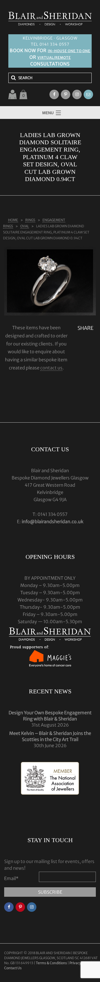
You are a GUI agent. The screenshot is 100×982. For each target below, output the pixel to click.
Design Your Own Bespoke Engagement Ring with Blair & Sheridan (50, 716)
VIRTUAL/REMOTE (54, 57)
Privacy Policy (79, 963)
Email (11, 878)
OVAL (24, 226)
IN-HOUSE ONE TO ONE (69, 51)
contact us (51, 368)
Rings (30, 220)
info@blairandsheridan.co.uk (52, 521)
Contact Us (13, 968)
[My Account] (12, 94)
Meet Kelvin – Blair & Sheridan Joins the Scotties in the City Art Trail (50, 736)
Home (13, 220)
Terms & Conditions (52, 963)
